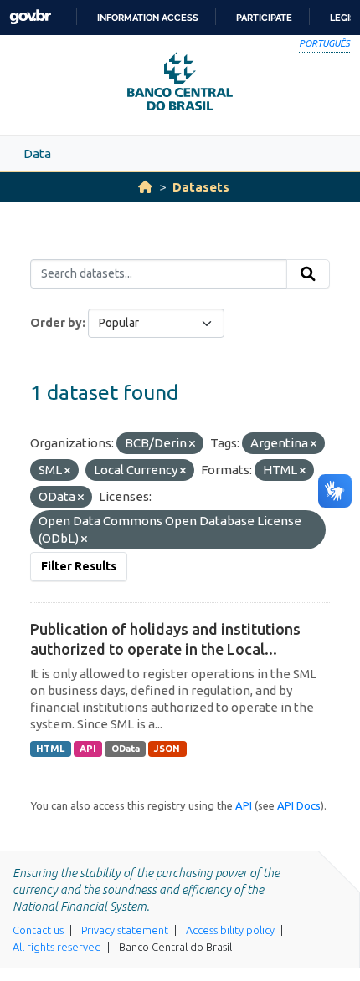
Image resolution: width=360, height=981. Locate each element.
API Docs (299, 805)
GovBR (30, 17)
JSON (167, 748)
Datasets (200, 187)
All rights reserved (57, 947)
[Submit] (308, 274)
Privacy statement (124, 930)
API (88, 748)
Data (37, 153)
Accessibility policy (230, 930)
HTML (50, 748)
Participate (264, 17)
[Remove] (192, 444)
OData (125, 748)
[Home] (145, 187)
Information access (147, 17)
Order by (56, 323)
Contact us (38, 930)
